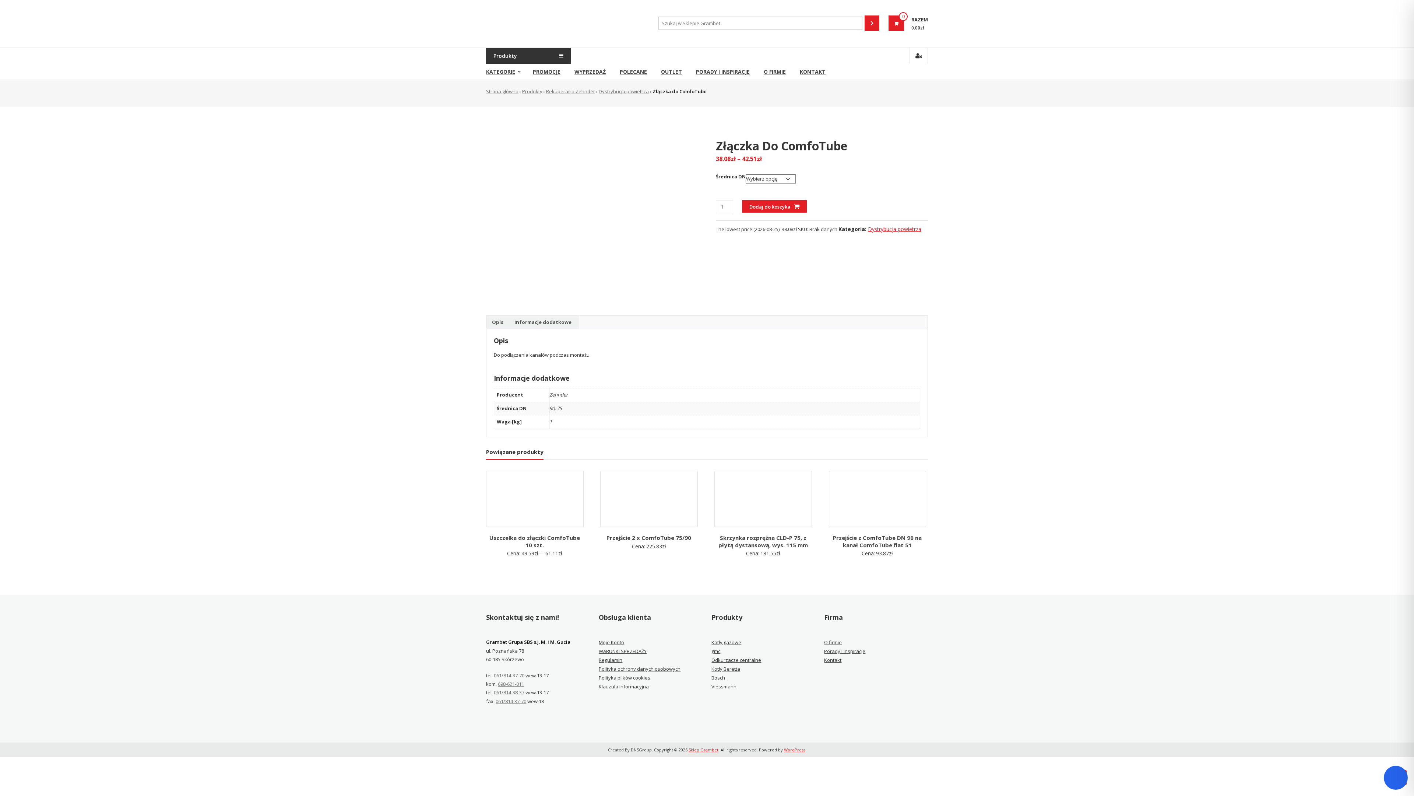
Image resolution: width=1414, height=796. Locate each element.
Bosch (718, 677)
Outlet (671, 71)
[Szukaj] (872, 23)
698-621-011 (511, 684)
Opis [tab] (497, 322)
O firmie (775, 71)
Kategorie (500, 71)
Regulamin (610, 660)
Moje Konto (611, 642)
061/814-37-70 (509, 675)
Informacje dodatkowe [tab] (542, 322)
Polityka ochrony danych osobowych (639, 669)
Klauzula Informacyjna (624, 686)
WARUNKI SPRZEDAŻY (623, 651)
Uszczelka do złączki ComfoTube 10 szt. (534, 541)
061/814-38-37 (509, 692)
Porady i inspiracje (723, 71)
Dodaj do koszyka (769, 206)
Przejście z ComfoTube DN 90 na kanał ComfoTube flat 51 (877, 541)
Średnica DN (731, 176)
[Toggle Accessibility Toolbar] (1395, 777)
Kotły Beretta (725, 669)
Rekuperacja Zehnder (570, 91)
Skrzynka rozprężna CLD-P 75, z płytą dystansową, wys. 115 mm (763, 541)
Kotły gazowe (726, 642)
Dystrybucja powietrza (624, 91)
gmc (715, 651)
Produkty (532, 91)
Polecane (633, 71)
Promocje (546, 71)
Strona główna (502, 91)
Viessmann (723, 686)
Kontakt (813, 71)
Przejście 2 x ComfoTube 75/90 (648, 537)
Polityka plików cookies (624, 677)
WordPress (794, 750)
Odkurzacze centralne (736, 660)
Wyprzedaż (590, 71)
